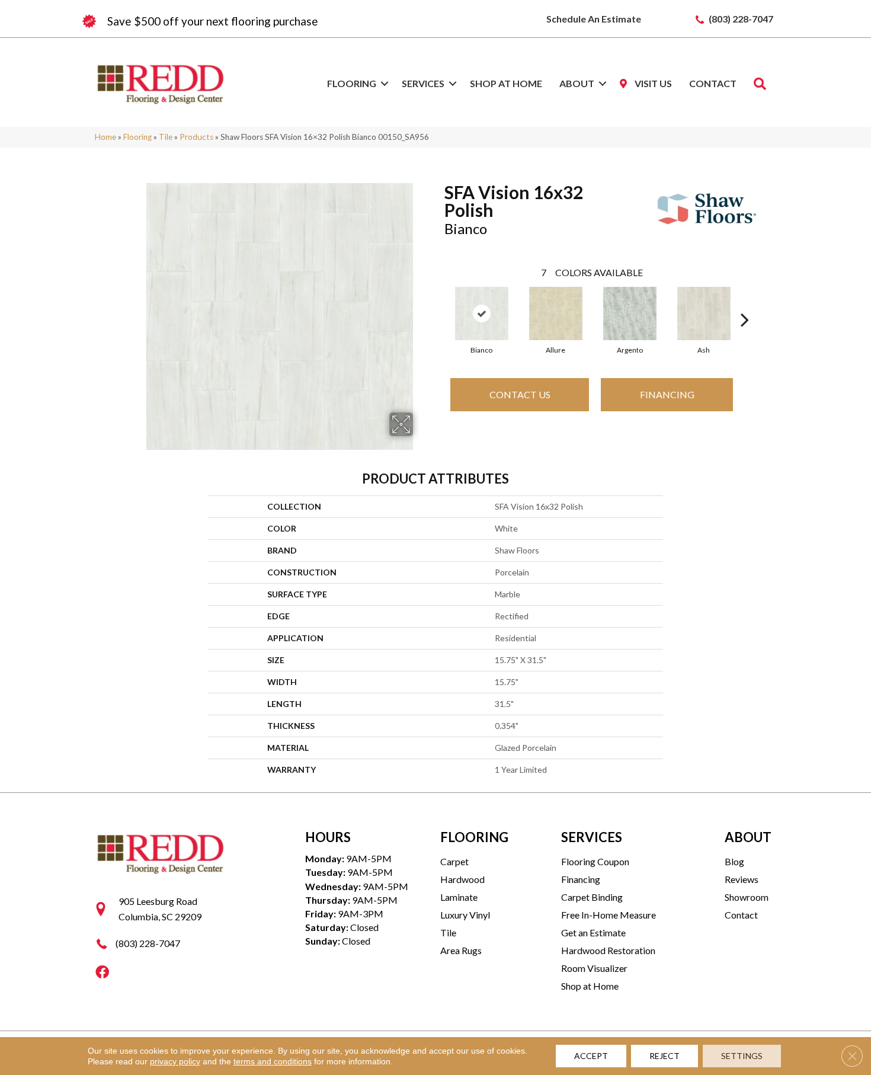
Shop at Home (506, 83)
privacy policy (175, 1061)
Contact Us (519, 394)
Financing (667, 394)
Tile (165, 137)
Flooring (351, 83)
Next (745, 302)
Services (423, 83)
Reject (664, 1056)
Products (196, 137)
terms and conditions (272, 1061)
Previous (438, 302)
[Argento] (629, 313)
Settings (742, 1056)
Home (105, 137)
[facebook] (102, 972)
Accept (591, 1056)
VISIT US (652, 83)
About (576, 83)
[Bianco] (481, 313)
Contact (712, 83)
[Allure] (555, 313)
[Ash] (704, 313)
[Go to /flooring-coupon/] (258, 21)
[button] (384, 84)
